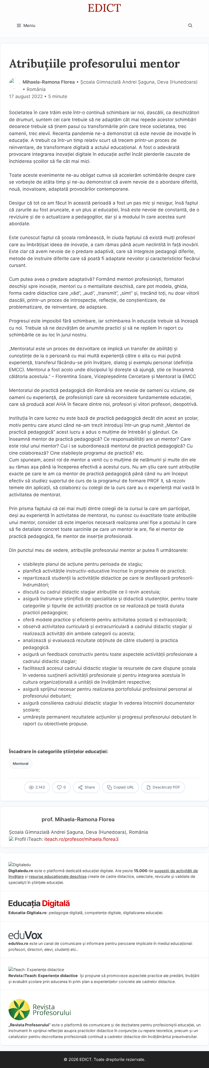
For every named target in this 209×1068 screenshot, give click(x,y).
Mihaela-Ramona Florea (49, 82)
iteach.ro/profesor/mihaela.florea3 (81, 839)
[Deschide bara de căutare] (190, 25)
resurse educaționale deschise (58, 876)
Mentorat (21, 764)
